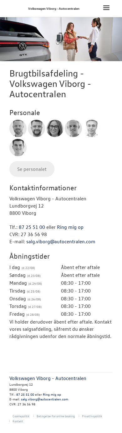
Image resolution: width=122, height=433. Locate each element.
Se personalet (32, 169)
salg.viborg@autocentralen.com (60, 241)
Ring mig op (70, 227)
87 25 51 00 (32, 227)
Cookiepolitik (21, 416)
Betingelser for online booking (56, 416)
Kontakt (18, 421)
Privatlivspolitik (92, 416)
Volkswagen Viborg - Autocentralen (53, 8)
